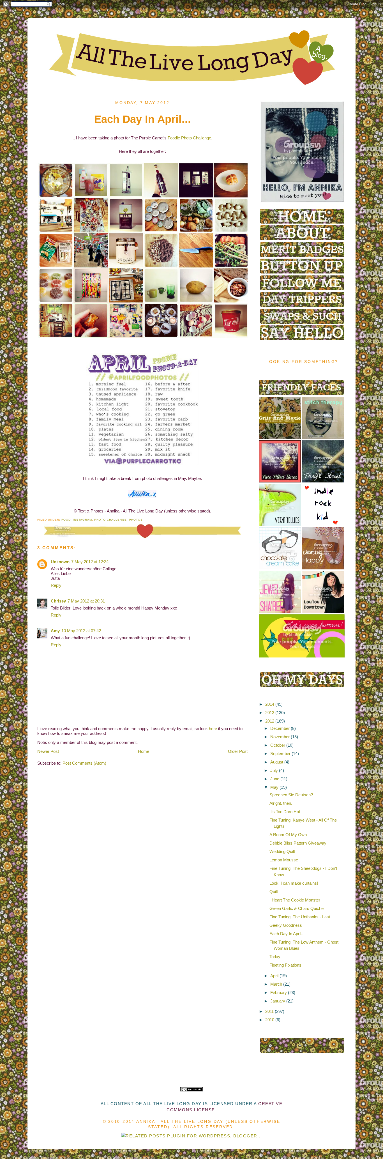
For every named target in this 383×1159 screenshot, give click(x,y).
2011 (269, 1011)
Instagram (82, 519)
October (277, 745)
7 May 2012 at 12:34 (90, 561)
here (213, 728)
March (276, 984)
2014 (269, 704)
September (280, 753)
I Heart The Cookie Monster (294, 900)
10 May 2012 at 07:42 (81, 630)
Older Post (238, 751)
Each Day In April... (286, 933)
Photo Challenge (110, 519)
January (277, 1001)
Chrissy (58, 601)
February (278, 992)
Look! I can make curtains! (293, 883)
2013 (269, 712)
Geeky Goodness (285, 925)
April (274, 975)
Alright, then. (280, 803)
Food (66, 519)
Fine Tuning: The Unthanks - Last (299, 916)
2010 (269, 1019)
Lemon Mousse (283, 859)
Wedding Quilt (282, 851)
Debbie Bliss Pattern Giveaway (297, 843)
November (280, 736)
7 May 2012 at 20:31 (86, 601)
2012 (269, 721)
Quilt (273, 891)
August (276, 762)
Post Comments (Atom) (84, 763)
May (274, 787)
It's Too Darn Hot (284, 811)
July (274, 770)
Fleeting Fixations (285, 965)
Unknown (60, 561)
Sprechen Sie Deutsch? (291, 794)
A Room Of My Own (288, 834)
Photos (136, 519)
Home (143, 751)
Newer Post (48, 751)
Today (274, 956)
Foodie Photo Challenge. (190, 137)
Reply (56, 585)
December (280, 728)
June (274, 778)
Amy (55, 630)
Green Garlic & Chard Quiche (296, 908)
